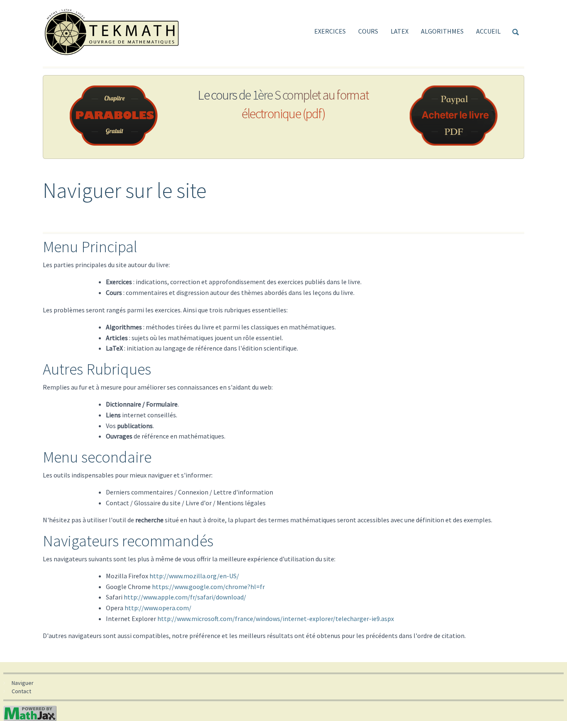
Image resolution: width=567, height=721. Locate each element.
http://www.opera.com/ (158, 608)
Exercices (330, 31)
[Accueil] (115, 31)
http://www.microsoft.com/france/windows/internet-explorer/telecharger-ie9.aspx (275, 618)
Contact (21, 691)
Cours (368, 31)
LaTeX (399, 31)
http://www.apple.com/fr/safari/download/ (185, 597)
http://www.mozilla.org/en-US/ (194, 576)
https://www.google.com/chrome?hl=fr (208, 586)
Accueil (488, 31)
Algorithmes (442, 31)
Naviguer (23, 683)
